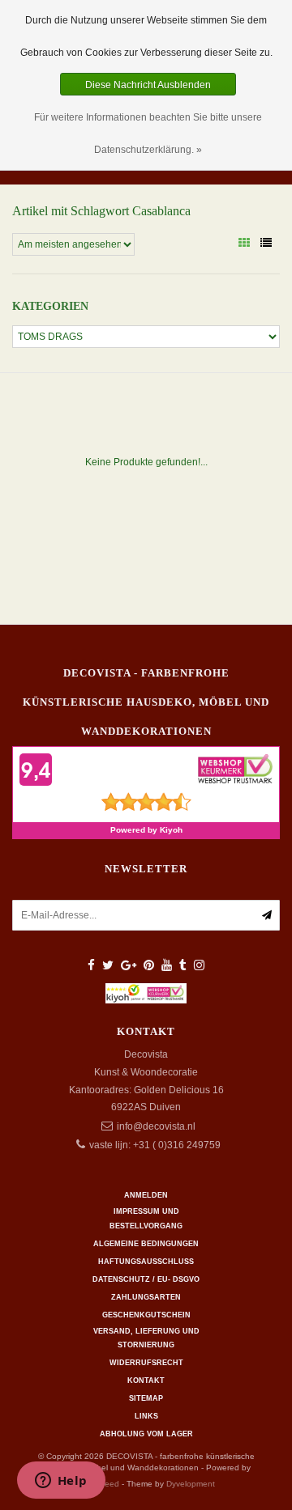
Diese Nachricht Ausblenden (148, 85)
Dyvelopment (190, 1483)
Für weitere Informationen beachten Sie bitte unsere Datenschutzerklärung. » (148, 133)
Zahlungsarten (146, 1297)
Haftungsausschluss (146, 1262)
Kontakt (146, 1380)
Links (146, 1416)
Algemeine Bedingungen (146, 1244)
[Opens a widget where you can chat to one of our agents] (60, 1481)
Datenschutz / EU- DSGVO (146, 1279)
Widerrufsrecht (146, 1363)
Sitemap (146, 1398)
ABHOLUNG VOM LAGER (146, 1434)
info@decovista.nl (156, 1126)
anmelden (146, 1195)
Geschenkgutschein (146, 1315)
